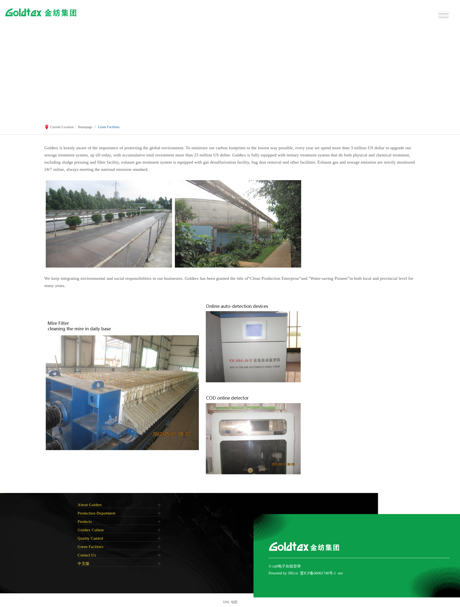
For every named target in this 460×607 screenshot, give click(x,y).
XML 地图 (230, 602)
